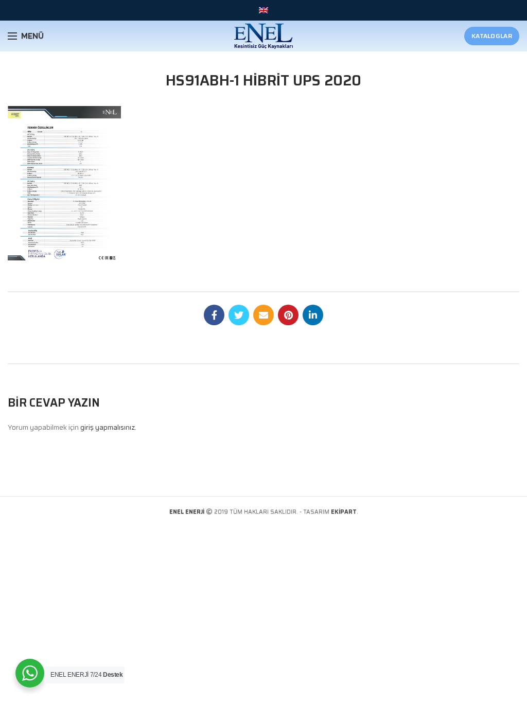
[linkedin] (313, 315)
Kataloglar (491, 36)
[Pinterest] (288, 315)
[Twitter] (239, 315)
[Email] (263, 315)
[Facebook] (214, 315)
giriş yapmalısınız (107, 427)
